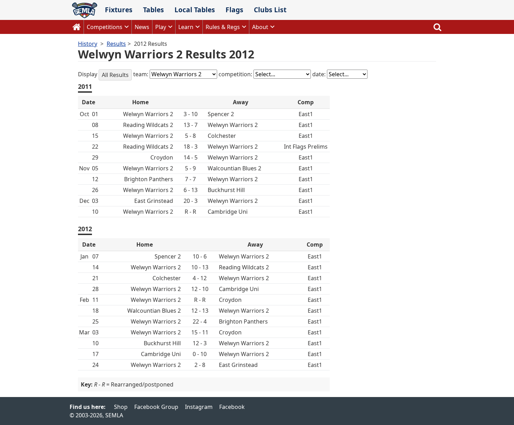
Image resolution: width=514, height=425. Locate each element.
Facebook (232, 407)
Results (116, 44)
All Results (115, 75)
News (142, 27)
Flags (234, 9)
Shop (121, 407)
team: (141, 74)
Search (437, 27)
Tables (153, 9)
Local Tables (194, 9)
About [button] (260, 27)
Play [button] (160, 27)
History (87, 44)
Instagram (199, 407)
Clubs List (270, 9)
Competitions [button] (104, 27)
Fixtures (119, 9)
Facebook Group (156, 407)
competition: (236, 74)
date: (319, 74)
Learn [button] (185, 27)
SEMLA (84, 10)
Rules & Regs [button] (223, 27)
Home (77, 27)
